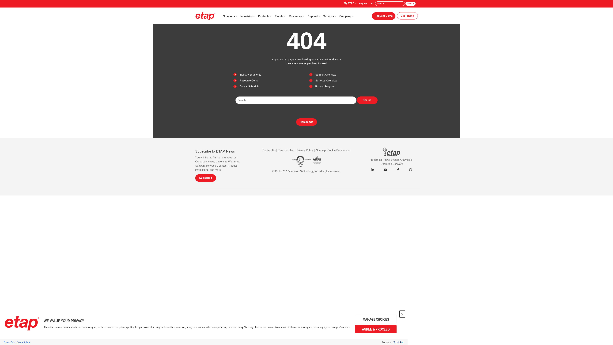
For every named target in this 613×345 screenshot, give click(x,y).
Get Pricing (407, 15)
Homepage (306, 122)
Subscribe (205, 177)
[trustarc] (398, 342)
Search (410, 3)
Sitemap (321, 150)
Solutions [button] (229, 16)
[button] (402, 314)
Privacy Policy (10, 342)
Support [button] (313, 16)
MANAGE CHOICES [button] (376, 319)
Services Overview (326, 80)
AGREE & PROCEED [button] (376, 329)
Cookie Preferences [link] (339, 150)
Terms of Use (286, 150)
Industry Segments (250, 74)
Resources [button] (295, 16)
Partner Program (324, 86)
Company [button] (345, 16)
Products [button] (263, 16)
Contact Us (269, 150)
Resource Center (249, 80)
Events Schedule (249, 86)
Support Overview (325, 74)
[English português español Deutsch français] (366, 3)
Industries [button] (246, 16)
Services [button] (328, 16)
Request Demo (384, 16)
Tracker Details (23, 342)
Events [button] (279, 16)
